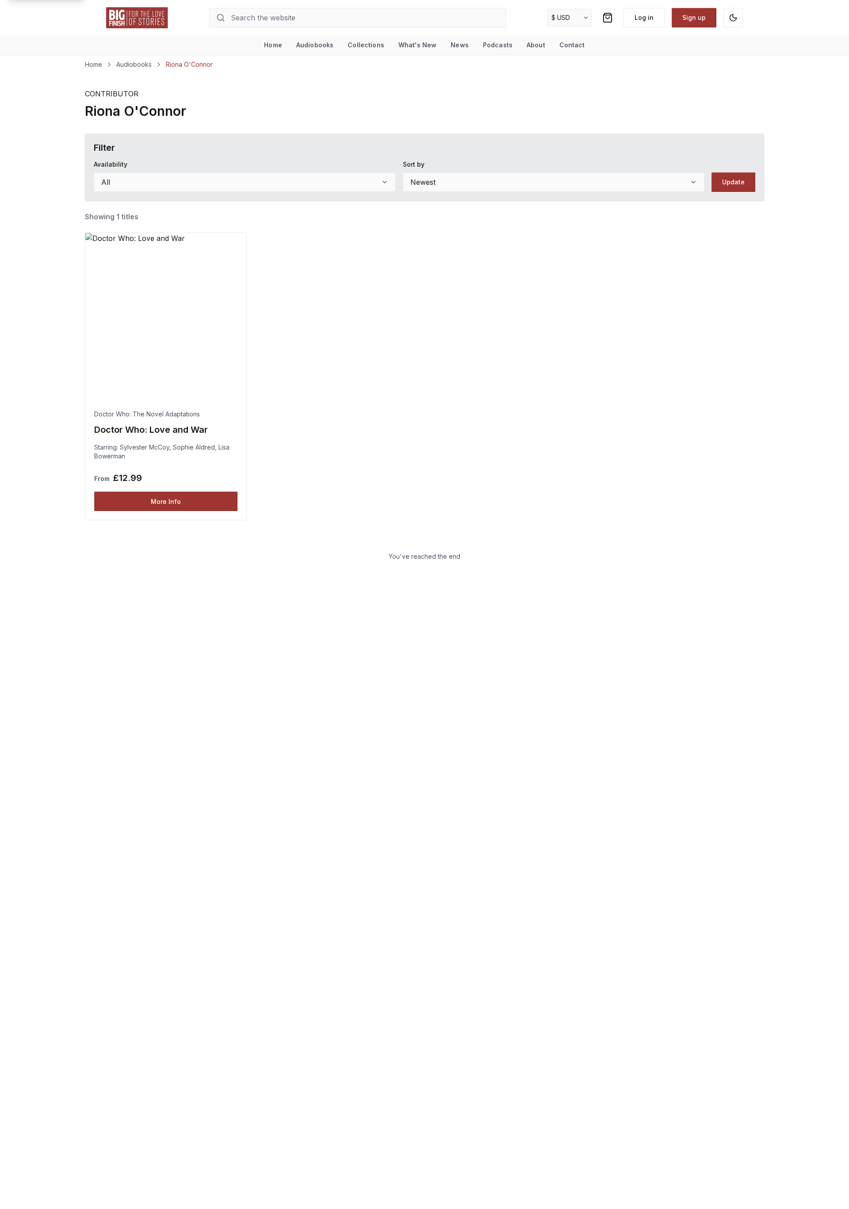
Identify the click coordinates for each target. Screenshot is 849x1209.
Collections (366, 45)
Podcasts (497, 45)
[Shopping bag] (607, 18)
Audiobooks (314, 45)
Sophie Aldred (194, 447)
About (536, 45)
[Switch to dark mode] (733, 17)
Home (273, 45)
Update (733, 182)
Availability (110, 164)
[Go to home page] (137, 17)
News (460, 45)
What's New (417, 45)
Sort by (413, 164)
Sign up (694, 17)
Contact (572, 45)
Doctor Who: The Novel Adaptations (147, 414)
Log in (644, 17)
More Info (166, 501)
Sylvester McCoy (144, 447)
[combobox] (245, 182)
